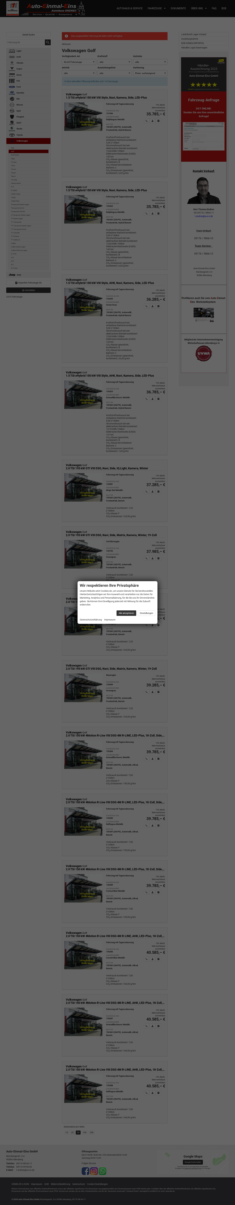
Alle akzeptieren (126, 613)
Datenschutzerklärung (91, 619)
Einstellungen (146, 613)
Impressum (109, 619)
